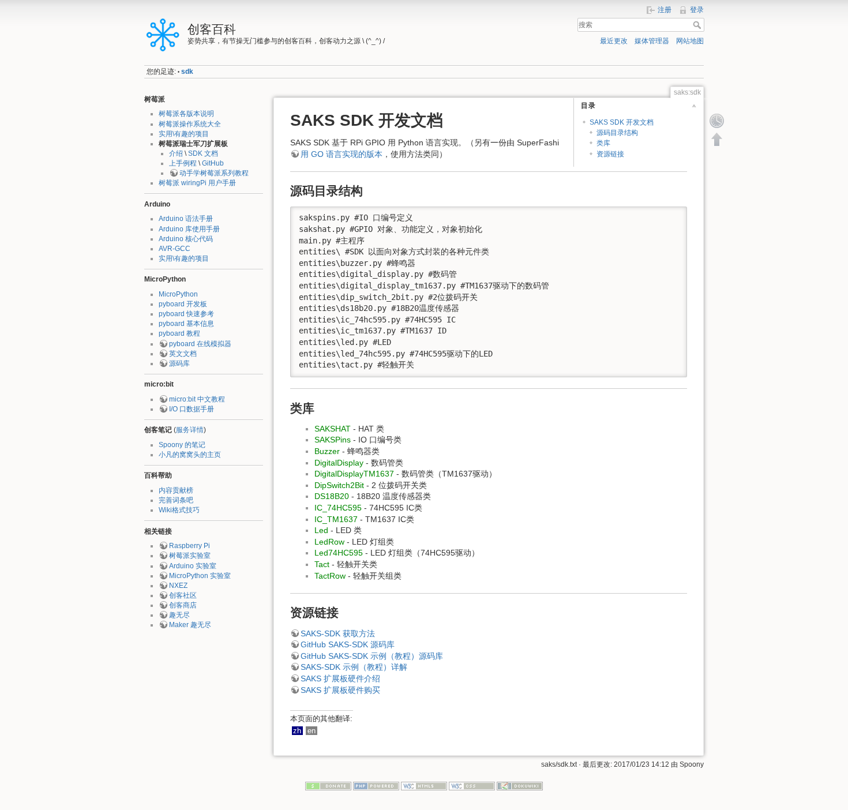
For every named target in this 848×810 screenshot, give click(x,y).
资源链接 (610, 154)
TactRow (330, 575)
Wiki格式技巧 (179, 510)
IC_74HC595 (338, 507)
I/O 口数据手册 (191, 409)
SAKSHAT (332, 428)
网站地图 (690, 41)
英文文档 (183, 354)
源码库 (179, 363)
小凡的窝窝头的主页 (190, 455)
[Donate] (328, 785)
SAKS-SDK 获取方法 (338, 633)
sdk (187, 72)
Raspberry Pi (189, 546)
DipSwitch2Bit (339, 485)
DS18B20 (331, 496)
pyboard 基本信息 (186, 324)
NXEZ (178, 586)
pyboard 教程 (179, 333)
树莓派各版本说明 (186, 114)
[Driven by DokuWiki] (520, 785)
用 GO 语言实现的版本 (341, 154)
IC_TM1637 (336, 519)
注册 (664, 10)
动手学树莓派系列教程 (214, 173)
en (311, 730)
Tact (321, 564)
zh (297, 730)
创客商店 (183, 605)
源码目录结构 (617, 133)
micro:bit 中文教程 (197, 399)
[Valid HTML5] (424, 785)
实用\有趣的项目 (184, 134)
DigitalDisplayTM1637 (354, 473)
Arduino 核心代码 (186, 239)
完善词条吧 (176, 500)
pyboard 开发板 (183, 304)
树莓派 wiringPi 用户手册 (197, 183)
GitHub (213, 163)
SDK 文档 (203, 153)
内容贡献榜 (176, 490)
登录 (697, 10)
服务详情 (190, 430)
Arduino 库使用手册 (189, 229)
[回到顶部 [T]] (717, 139)
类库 (603, 143)
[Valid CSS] (472, 785)
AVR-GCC (174, 249)
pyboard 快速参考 (186, 314)
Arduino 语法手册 (186, 219)
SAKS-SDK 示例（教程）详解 (354, 667)
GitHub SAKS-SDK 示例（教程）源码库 (372, 656)
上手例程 (183, 163)
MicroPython (178, 294)
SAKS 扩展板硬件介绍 (340, 678)
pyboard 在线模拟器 (200, 344)
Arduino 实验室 (192, 566)
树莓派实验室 (190, 556)
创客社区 (183, 595)
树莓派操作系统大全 (190, 124)
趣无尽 (179, 615)
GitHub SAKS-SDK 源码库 (348, 644)
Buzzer (327, 451)
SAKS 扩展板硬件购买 (340, 690)
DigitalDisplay (338, 462)
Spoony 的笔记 (182, 445)
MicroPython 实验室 (200, 576)
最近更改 (614, 41)
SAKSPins (332, 439)
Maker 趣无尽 (190, 625)
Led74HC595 (338, 552)
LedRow (329, 541)
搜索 (698, 25)
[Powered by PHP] (376, 785)
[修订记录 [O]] (717, 120)
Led (321, 530)
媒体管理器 (652, 41)
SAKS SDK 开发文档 (622, 122)
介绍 (176, 153)
